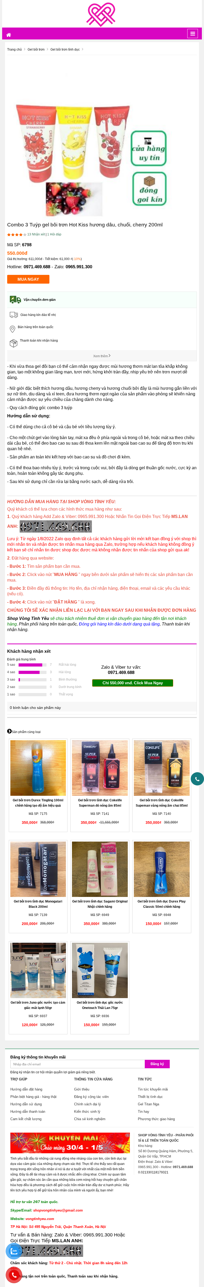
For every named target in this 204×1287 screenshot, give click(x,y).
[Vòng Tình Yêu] (102, 13)
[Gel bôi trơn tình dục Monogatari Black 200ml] (38, 869)
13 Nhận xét (36, 234)
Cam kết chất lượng (25, 1119)
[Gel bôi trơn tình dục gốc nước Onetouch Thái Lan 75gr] (100, 970)
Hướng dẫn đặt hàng (26, 1089)
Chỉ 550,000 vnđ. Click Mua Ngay (133, 683)
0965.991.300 (79, 266)
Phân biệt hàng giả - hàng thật (33, 1097)
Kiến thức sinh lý (87, 1112)
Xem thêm (101, 356)
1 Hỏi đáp (54, 234)
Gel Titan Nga (148, 1104)
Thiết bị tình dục (150, 1097)
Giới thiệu (81, 1089)
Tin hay (143, 1112)
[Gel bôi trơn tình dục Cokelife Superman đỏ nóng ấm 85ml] (100, 768)
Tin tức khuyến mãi (153, 1089)
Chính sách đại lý (87, 1104)
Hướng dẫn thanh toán (27, 1112)
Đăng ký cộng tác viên (91, 1097)
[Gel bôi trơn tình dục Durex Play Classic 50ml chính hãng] (161, 869)
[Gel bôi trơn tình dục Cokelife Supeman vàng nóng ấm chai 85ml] (161, 768)
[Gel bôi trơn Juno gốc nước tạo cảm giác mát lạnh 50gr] (38, 970)
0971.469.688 (37, 266)
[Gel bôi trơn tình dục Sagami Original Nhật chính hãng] (100, 869)
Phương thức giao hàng (156, 1119)
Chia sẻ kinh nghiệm (89, 1119)
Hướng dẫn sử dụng (26, 1104)
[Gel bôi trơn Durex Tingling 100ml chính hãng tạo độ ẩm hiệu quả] (38, 768)
